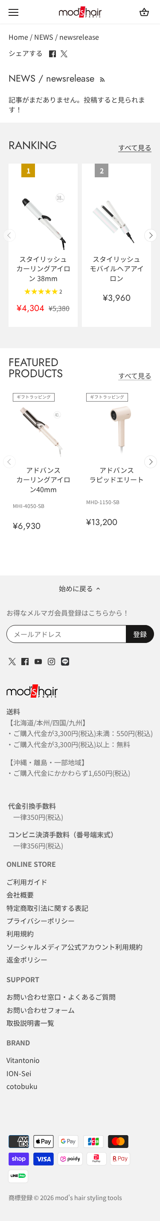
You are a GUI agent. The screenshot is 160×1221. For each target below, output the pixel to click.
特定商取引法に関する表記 (47, 908)
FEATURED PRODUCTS (36, 368)
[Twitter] (12, 660)
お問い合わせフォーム (40, 1010)
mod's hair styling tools (88, 1197)
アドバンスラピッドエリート (116, 474)
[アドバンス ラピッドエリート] (116, 430)
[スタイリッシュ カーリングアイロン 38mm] (43, 219)
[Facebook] (25, 660)
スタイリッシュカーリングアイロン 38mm (43, 268)
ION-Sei (18, 1073)
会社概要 (20, 894)
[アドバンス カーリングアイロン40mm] (43, 430)
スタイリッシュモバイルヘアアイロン (117, 268)
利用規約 (20, 933)
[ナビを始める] (13, 12)
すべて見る (134, 147)
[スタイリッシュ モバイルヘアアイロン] (116, 219)
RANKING (33, 145)
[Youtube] (38, 660)
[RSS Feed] (101, 78)
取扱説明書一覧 (30, 1023)
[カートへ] (144, 11)
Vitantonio (23, 1060)
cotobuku (22, 1086)
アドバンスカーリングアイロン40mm (43, 479)
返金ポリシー (26, 959)
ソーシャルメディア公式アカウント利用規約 (74, 947)
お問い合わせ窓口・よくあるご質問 (61, 997)
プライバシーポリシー (40, 921)
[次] (150, 235)
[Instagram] (51, 660)
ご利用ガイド (26, 882)
